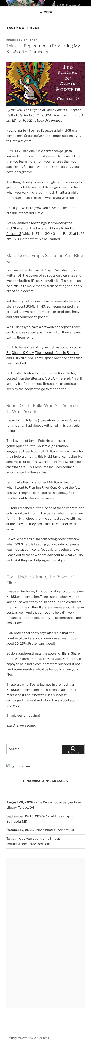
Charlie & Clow (23, 353)
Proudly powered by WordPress (27, 1038)
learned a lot (15, 156)
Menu (48, 12)
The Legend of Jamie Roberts (57, 353)
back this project (49, 120)
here (22, 467)
